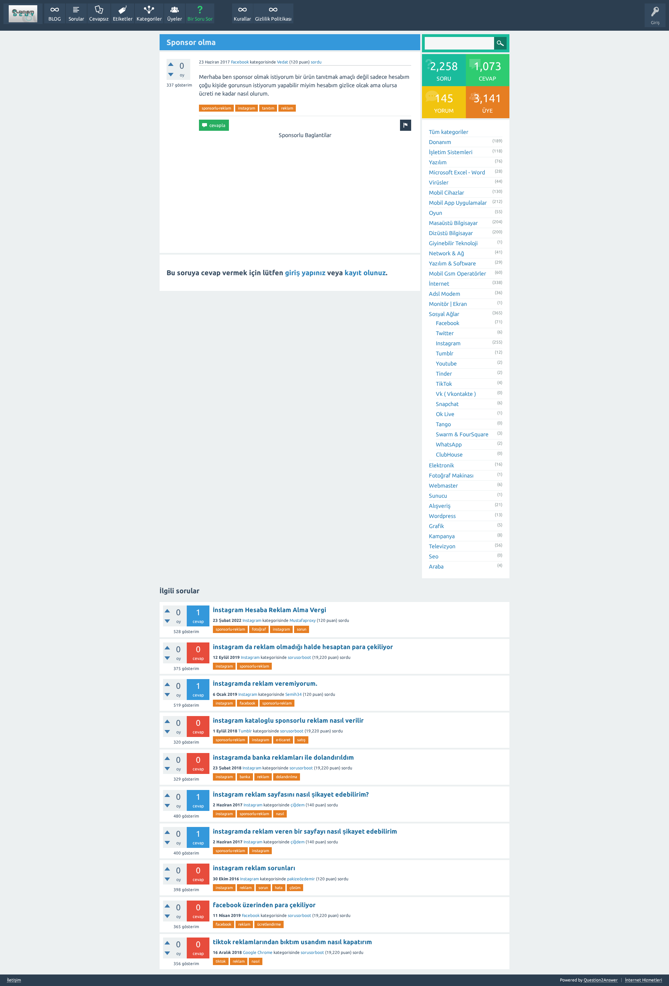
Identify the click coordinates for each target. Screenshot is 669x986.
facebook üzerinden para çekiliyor (264, 904)
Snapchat (447, 404)
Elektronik (441, 465)
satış (301, 740)
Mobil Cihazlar (446, 192)
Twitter (445, 333)
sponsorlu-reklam (216, 108)
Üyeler (174, 19)
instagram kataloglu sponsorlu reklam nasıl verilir (288, 720)
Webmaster (443, 485)
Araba (436, 566)
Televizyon (442, 546)
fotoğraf (259, 629)
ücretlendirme (269, 924)
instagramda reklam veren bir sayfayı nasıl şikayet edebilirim (305, 831)
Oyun (435, 213)
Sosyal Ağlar (444, 314)
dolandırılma (286, 777)
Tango (443, 424)
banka (245, 777)
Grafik (436, 526)
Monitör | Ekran (448, 304)
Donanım (440, 142)
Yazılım (438, 162)
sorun (301, 629)
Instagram (448, 343)
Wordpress (442, 516)
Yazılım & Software (452, 263)
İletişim (14, 980)
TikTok (444, 384)
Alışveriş (440, 506)
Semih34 (293, 694)
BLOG (54, 19)
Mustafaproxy (303, 620)
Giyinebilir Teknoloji (453, 243)
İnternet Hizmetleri (643, 980)
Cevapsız (99, 19)
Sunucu (438, 495)
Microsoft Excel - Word (457, 172)
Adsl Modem (444, 294)
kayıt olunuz (365, 273)
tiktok (221, 961)
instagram (246, 108)
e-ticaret (283, 740)
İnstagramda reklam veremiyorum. (265, 683)
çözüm (295, 888)
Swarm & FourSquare (462, 434)
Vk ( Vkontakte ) (456, 394)
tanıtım (268, 108)
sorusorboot (299, 657)
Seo (433, 556)
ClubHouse (449, 454)
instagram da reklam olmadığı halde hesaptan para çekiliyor (303, 646)
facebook (247, 703)
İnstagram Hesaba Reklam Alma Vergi (269, 609)
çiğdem (298, 805)
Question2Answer (601, 980)
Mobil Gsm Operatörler (457, 273)
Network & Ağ (446, 253)
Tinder (444, 373)
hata (279, 888)
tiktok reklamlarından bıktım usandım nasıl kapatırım (292, 941)
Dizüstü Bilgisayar (451, 233)
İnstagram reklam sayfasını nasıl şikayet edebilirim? (291, 794)
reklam (287, 108)
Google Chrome (257, 952)
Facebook (240, 62)
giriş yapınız (305, 273)
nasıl (280, 814)
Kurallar (242, 19)
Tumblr (444, 353)
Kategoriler (149, 19)
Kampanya (442, 536)
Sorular (76, 19)
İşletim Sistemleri (450, 152)
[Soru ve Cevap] (23, 13)
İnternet (439, 283)
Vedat (282, 62)
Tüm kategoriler (448, 132)
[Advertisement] (304, 188)
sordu (316, 62)
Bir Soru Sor (200, 19)
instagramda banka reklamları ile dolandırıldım (283, 757)
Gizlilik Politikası (273, 19)
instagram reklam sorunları (254, 867)
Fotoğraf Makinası (451, 475)
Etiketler (122, 19)
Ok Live (445, 414)
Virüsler (438, 182)
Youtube (446, 363)
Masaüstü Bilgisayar (453, 223)
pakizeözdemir (301, 878)
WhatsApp (449, 444)
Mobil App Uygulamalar (458, 203)
